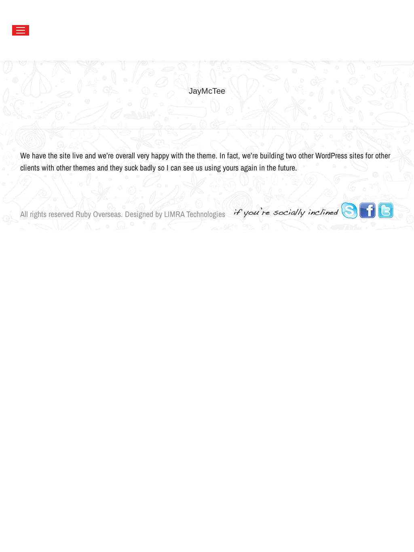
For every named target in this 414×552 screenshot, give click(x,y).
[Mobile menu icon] (20, 30)
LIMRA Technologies (194, 214)
